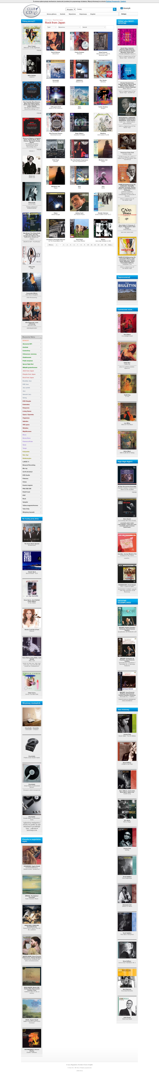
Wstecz (51, 244)
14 (102, 244)
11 (91, 244)
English (90, 1064)
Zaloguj (123, 14)
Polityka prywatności (86, 1067)
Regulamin (74, 1064)
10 (88, 244)
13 (98, 244)
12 (95, 244)
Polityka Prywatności (113, 1)
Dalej (109, 244)
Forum (85, 1064)
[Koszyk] (127, 8)
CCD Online (48, 20)
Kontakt (80, 1064)
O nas (68, 1064)
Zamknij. (123, 1)
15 (105, 244)
